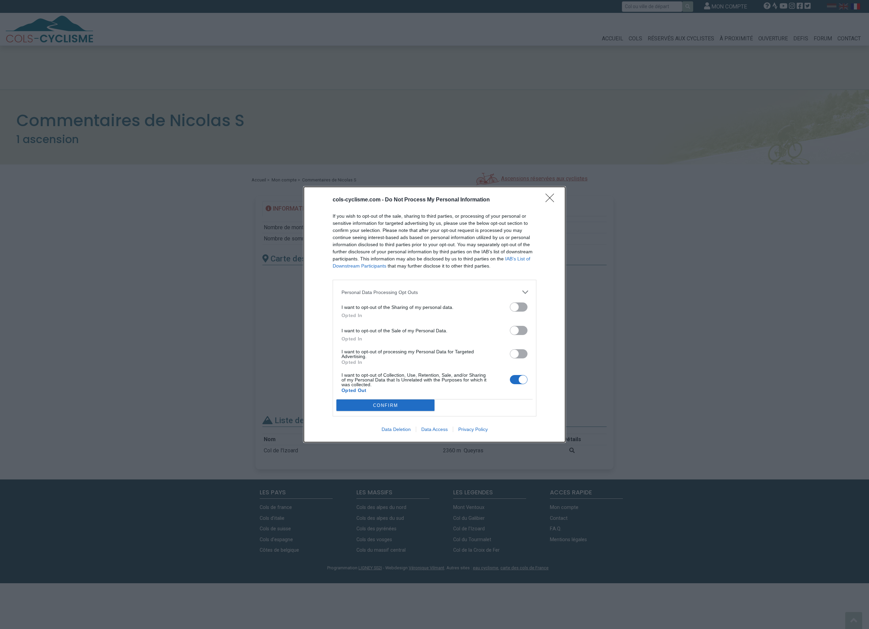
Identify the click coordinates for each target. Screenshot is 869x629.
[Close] (552, 200)
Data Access (434, 429)
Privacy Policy (473, 429)
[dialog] (434, 314)
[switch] (519, 307)
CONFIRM (385, 405)
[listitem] (434, 292)
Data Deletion (396, 429)
